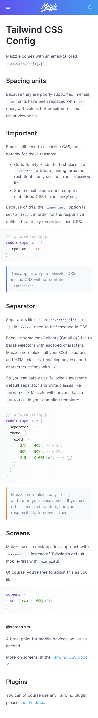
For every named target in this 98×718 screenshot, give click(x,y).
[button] (8, 7)
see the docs (32, 702)
